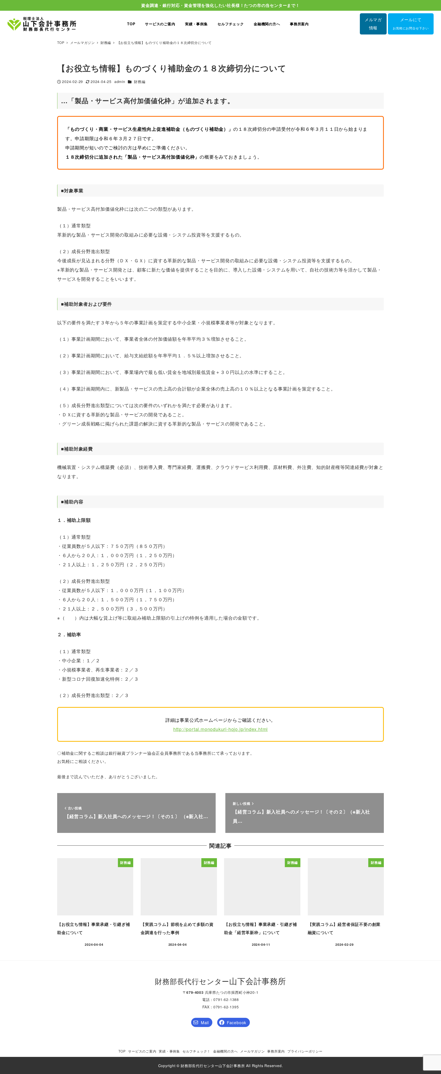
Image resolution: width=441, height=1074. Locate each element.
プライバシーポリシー (305, 1051)
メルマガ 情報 (373, 24)
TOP (122, 1051)
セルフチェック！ (196, 1051)
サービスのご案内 (142, 1051)
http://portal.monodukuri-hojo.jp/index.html (220, 729)
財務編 (139, 81)
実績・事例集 (169, 1051)
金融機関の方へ (225, 1051)
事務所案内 (276, 1051)
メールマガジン (252, 1051)
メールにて (411, 23)
